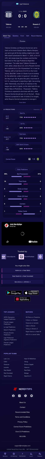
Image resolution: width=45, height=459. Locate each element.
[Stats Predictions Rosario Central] (36, 14)
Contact (22, 407)
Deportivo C (27, 376)
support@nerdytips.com (22, 446)
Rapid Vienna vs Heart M (33, 331)
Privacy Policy (22, 422)
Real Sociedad (8, 373)
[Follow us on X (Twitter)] (25, 395)
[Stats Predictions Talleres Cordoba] (8, 14)
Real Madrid (7, 370)
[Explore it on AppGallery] (22, 299)
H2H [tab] (27, 36)
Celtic (5, 362)
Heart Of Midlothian (30, 359)
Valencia (26, 367)
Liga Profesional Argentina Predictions (10, 339)
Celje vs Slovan (30, 326)
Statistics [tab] (15, 36)
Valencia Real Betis (22, 270)
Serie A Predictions (9, 330)
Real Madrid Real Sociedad (22, 276)
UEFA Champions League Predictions (9, 318)
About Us (22, 402)
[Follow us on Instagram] (19, 395)
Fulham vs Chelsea (31, 320)
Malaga (26, 373)
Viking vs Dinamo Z (32, 329)
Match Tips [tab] (6, 36)
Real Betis (27, 370)
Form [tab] (22, 36)
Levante (6, 367)
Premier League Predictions (8, 323)
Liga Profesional (24, 4)
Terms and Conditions (22, 417)
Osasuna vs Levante (32, 323)
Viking (26, 362)
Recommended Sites (22, 412)
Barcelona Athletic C (23, 282)
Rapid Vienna (8, 376)
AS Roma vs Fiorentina (33, 317)
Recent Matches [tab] (36, 36)
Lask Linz (7, 359)
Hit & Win (22, 436)
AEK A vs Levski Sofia (33, 334)
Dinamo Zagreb (28, 364)
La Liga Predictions (9, 327)
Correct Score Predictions (22, 426)
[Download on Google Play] (14, 292)
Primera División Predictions (9, 334)
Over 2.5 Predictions (22, 431)
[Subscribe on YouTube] (31, 395)
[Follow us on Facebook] (13, 395)
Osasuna (6, 364)
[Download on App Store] (31, 292)
